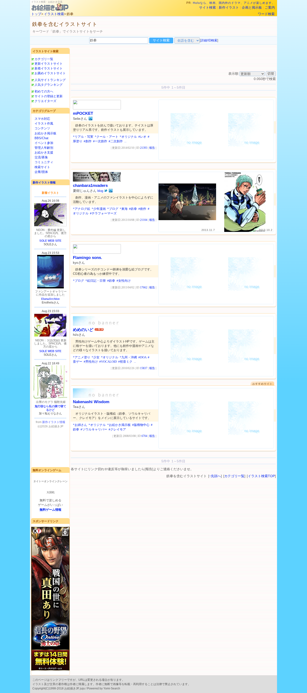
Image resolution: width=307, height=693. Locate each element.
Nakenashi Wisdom (91, 402)
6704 (144, 436)
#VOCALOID (108, 361)
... (125, 141)
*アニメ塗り (81, 357)
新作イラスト (229, 7)
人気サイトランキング (50, 80)
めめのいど (83, 329)
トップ (36, 14)
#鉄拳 (133, 209)
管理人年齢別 (44, 147)
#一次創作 (100, 141)
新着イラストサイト (49, 68)
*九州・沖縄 (128, 357)
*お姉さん (80, 425)
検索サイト (42, 167)
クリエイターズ (45, 101)
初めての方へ (44, 91)
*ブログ (112, 209)
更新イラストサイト (49, 63)
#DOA (142, 357)
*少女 (96, 357)
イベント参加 (44, 143)
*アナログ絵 (81, 209)
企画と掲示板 (252, 7)
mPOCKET (83, 113)
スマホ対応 (42, 118)
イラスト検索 (54, 14)
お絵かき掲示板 (45, 133)
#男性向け (91, 361)
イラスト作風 (44, 123)
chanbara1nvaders (90, 185)
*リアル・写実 (83, 136)
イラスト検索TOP (261, 476)
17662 (143, 287)
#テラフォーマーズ (103, 213)
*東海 (124, 209)
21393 (143, 147)
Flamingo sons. (87, 257)
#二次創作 (116, 141)
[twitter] (105, 191)
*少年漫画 (99, 209)
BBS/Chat (41, 138)
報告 (152, 147)
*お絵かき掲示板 (119, 425)
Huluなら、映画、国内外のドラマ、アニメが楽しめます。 (234, 3)
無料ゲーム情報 (50, 509)
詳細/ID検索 (209, 40)
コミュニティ (44, 162)
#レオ (142, 136)
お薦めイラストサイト (50, 73)
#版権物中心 (140, 425)
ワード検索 (266, 14)
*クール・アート (106, 136)
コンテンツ (42, 128)
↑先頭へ (215, 476)
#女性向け (124, 280)
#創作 (88, 141)
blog (100, 191)
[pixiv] (90, 118)
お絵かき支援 (44, 152)
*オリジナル (128, 136)
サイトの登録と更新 (49, 96)
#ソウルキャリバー (94, 429)
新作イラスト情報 (44, 182)
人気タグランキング (49, 84)
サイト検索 (207, 7)
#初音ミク (125, 361)
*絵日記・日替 (95, 280)
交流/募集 (41, 157)
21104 (143, 220)
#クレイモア (117, 429)
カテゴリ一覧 (44, 59)
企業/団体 (41, 172)
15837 (143, 368)
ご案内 (270, 7)
